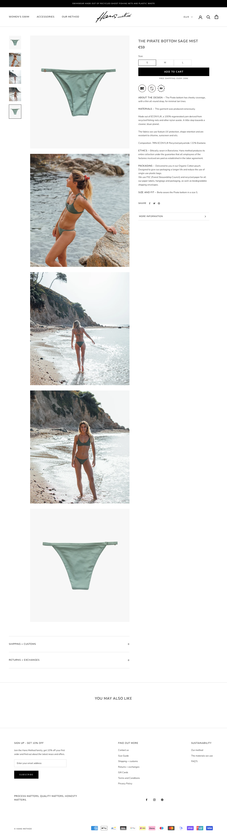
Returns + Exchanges (24, 660)
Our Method (70, 16)
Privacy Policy (125, 783)
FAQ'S (194, 761)
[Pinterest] (159, 203)
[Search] (208, 17)
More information (151, 216)
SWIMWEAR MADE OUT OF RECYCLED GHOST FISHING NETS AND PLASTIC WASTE (113, 3)
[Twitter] (154, 203)
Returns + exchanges (128, 767)
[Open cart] (216, 17)
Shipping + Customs (22, 644)
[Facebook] (150, 203)
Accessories (45, 16)
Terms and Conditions (129, 778)
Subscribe (26, 774)
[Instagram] (154, 800)
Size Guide (123, 755)
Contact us (123, 750)
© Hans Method (23, 829)
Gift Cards (123, 772)
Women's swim (19, 16)
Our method (197, 750)
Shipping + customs (128, 761)
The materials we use (202, 755)
